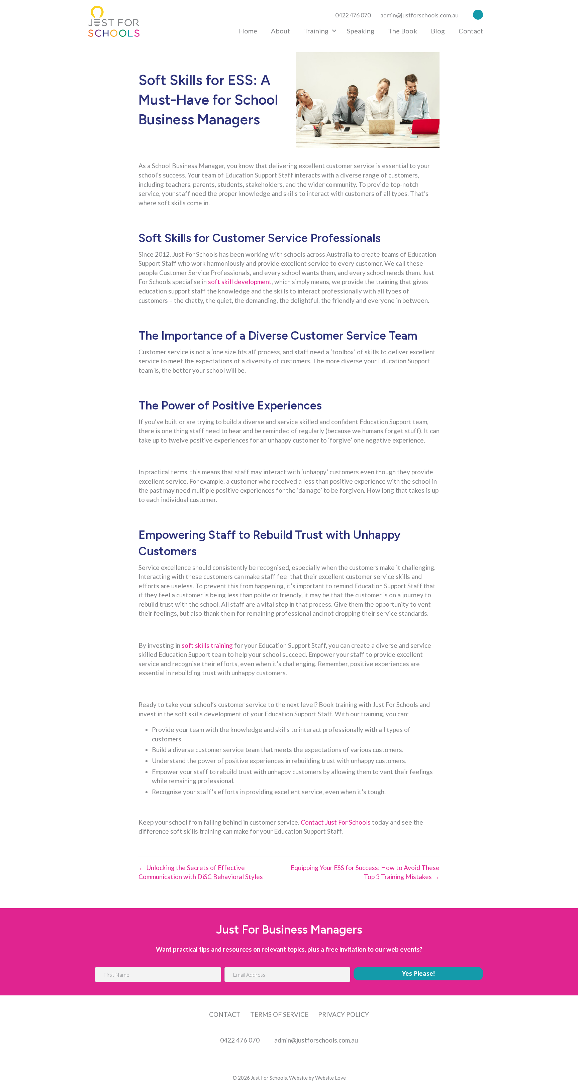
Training (316, 31)
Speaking (360, 31)
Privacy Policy (343, 1014)
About (280, 31)
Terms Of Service (279, 1014)
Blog (438, 31)
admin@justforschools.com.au (419, 15)
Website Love (330, 1078)
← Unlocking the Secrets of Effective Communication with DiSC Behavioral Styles (200, 872)
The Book (402, 31)
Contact (471, 31)
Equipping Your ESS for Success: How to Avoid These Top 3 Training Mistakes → (365, 872)
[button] (476, 14)
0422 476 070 (353, 15)
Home (248, 31)
